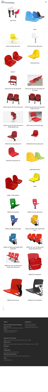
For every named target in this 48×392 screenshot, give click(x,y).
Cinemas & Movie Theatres (30, 325)
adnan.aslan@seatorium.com (13, 330)
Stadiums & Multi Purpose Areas (31, 327)
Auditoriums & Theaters (29, 324)
